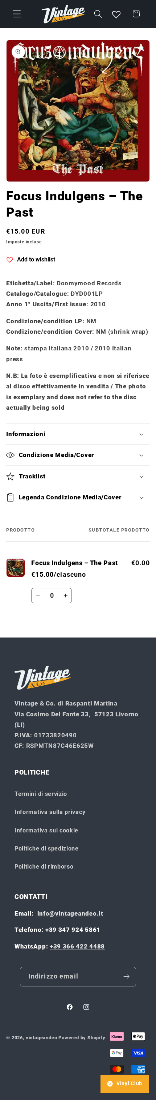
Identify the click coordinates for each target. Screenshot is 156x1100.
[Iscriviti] (127, 976)
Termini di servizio (41, 793)
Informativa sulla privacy (50, 812)
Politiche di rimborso (44, 866)
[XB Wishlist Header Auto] (116, 14)
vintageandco (41, 1037)
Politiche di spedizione (47, 848)
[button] (17, 14)
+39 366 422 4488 (77, 946)
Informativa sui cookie (46, 830)
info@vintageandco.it (70, 913)
